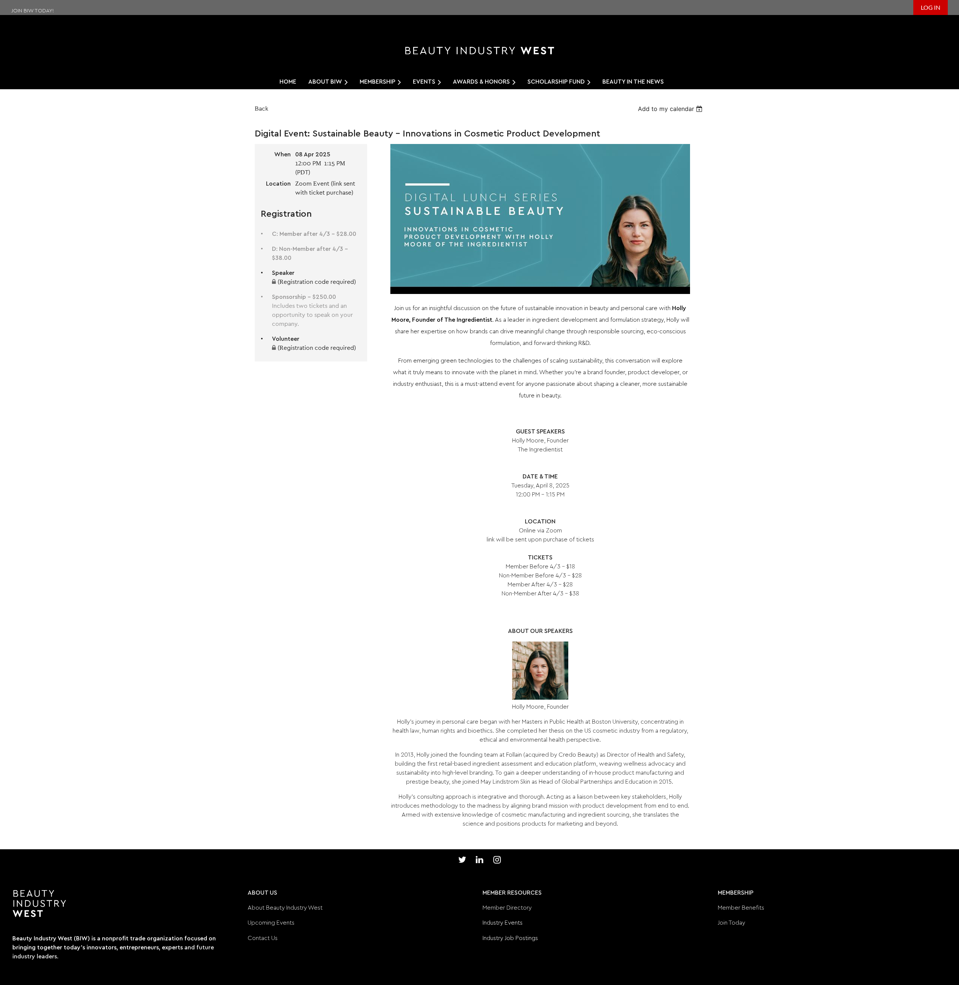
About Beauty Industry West (285, 908)
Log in (930, 7)
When (282, 154)
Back (261, 109)
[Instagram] (497, 859)
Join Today (731, 923)
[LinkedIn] (479, 859)
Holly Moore (528, 441)
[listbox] (671, 108)
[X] (462, 859)
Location (278, 184)
